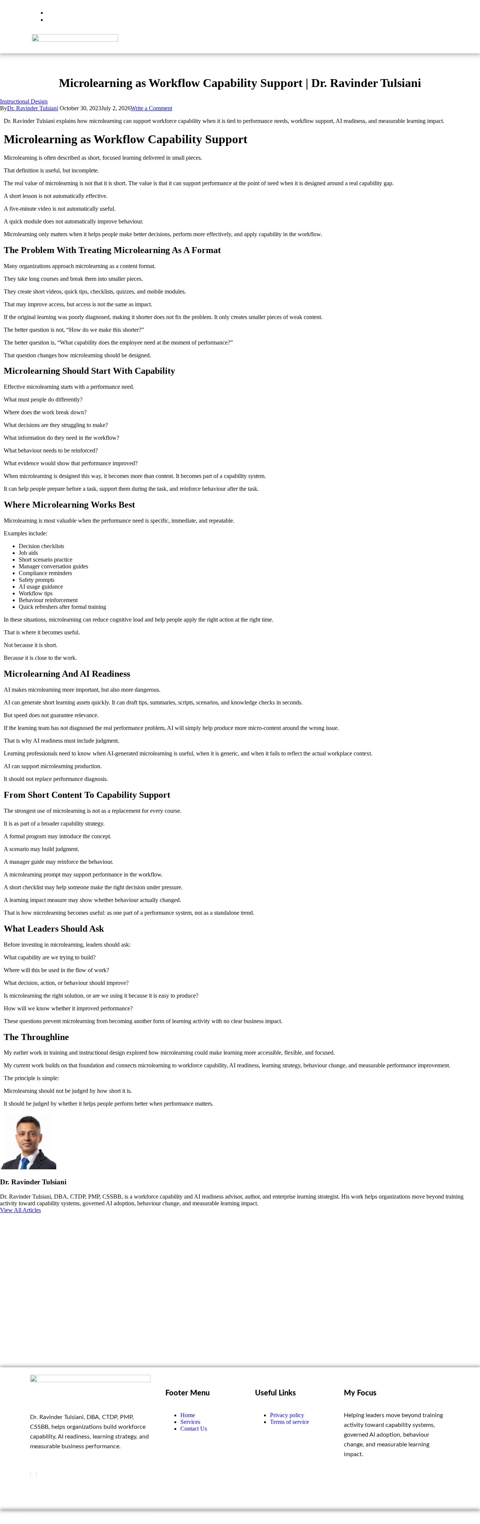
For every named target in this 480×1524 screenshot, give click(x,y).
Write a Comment (151, 108)
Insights (327, 42)
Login (430, 42)
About (362, 42)
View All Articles (20, 1210)
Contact (396, 42)
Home (252, 42)
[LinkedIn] (36, 1474)
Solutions (288, 42)
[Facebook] (30, 1474)
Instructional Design (24, 101)
